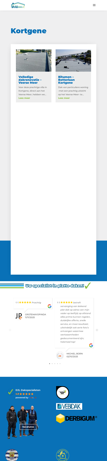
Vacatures (28, 427)
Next (97, 330)
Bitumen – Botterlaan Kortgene (66, 79)
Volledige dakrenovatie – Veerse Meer (30, 79)
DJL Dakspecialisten (28, 390)
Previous (10, 330)
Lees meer (24, 98)
